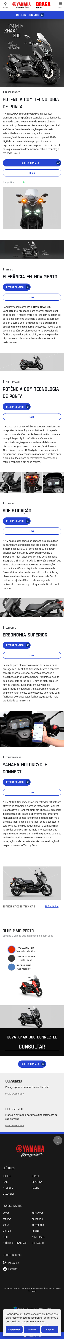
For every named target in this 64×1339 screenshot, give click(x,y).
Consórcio (37, 1219)
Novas (6, 1213)
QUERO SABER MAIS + (14, 1093)
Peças (6, 1225)
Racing (35, 1187)
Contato (36, 1231)
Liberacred (38, 1242)
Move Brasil (38, 1236)
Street (35, 1175)
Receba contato (27, 15)
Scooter (7, 1175)
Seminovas (37, 1213)
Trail (5, 1181)
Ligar (32, 173)
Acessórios (38, 1225)
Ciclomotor (8, 1193)
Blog (5, 1236)
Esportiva (37, 1181)
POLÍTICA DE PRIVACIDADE (15, 1242)
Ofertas (7, 1219)
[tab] (11, 949)
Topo (58, 1142)
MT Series (8, 1187)
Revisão (7, 1231)
